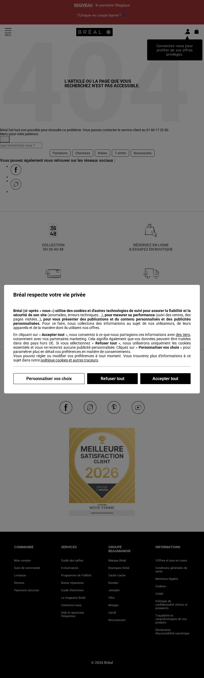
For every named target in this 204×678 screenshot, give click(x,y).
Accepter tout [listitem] (165, 378)
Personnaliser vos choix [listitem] (49, 378)
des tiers (183, 334)
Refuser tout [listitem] (112, 378)
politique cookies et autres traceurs (69, 360)
